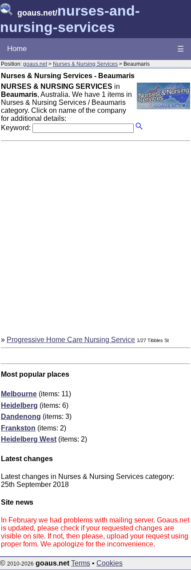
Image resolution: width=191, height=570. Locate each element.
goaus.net (35, 64)
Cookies (109, 563)
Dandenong (21, 416)
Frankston (18, 428)
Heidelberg (19, 405)
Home (17, 48)
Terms (80, 563)
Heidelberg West (28, 439)
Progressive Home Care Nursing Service (71, 339)
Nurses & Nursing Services (85, 64)
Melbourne (19, 394)
